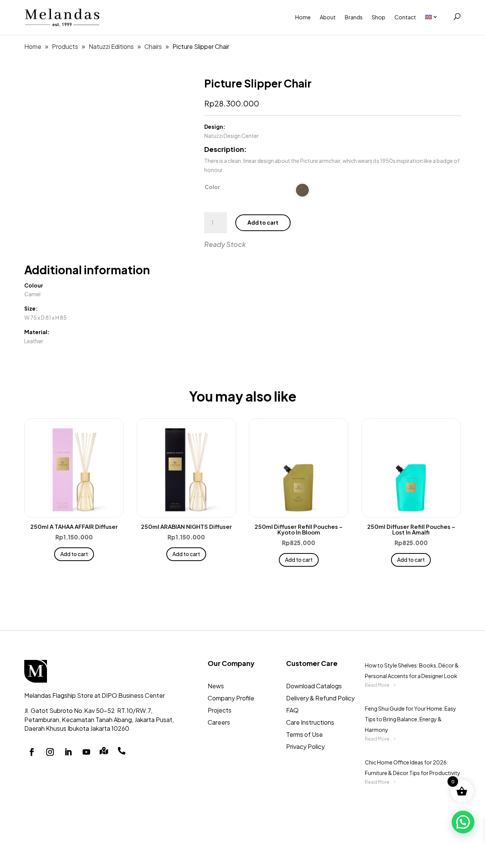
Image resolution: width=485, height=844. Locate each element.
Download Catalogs (314, 686)
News (216, 686)
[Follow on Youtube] (86, 752)
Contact (405, 17)
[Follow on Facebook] (31, 752)
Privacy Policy (305, 746)
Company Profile (231, 698)
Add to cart (262, 222)
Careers (219, 722)
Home (303, 17)
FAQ (292, 710)
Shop (378, 17)
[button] (463, 822)
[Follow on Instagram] (50, 752)
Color (212, 186)
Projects (220, 710)
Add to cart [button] (74, 553)
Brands (354, 17)
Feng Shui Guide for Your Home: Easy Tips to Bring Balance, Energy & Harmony (410, 719)
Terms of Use (304, 734)
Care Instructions (310, 722)
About (328, 17)
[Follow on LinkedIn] (68, 752)
